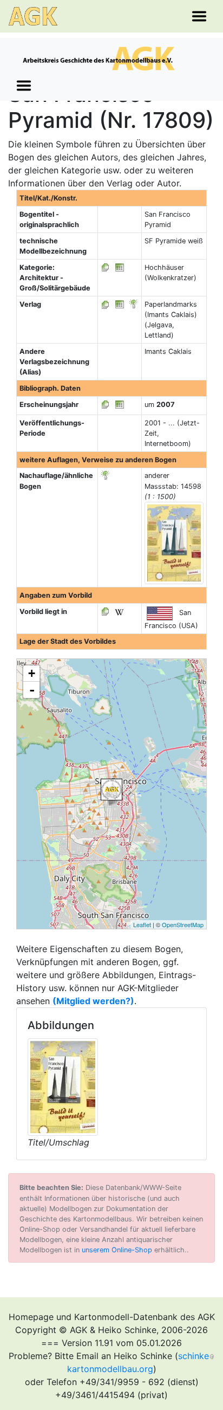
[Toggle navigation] (199, 16)
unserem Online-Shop (117, 1250)
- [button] (32, 689)
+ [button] (31, 673)
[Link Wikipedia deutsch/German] (119, 611)
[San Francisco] (111, 789)
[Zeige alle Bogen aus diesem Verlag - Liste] (105, 304)
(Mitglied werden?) (93, 1000)
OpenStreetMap (183, 924)
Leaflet (142, 924)
